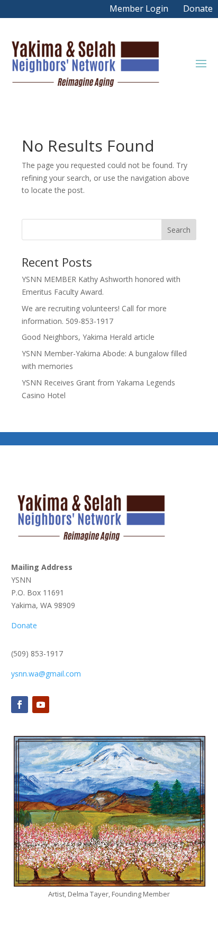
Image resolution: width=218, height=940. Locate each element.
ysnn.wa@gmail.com (46, 674)
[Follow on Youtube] (40, 704)
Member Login (139, 8)
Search (178, 230)
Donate (198, 8)
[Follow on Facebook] (19, 704)
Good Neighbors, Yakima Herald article (88, 337)
